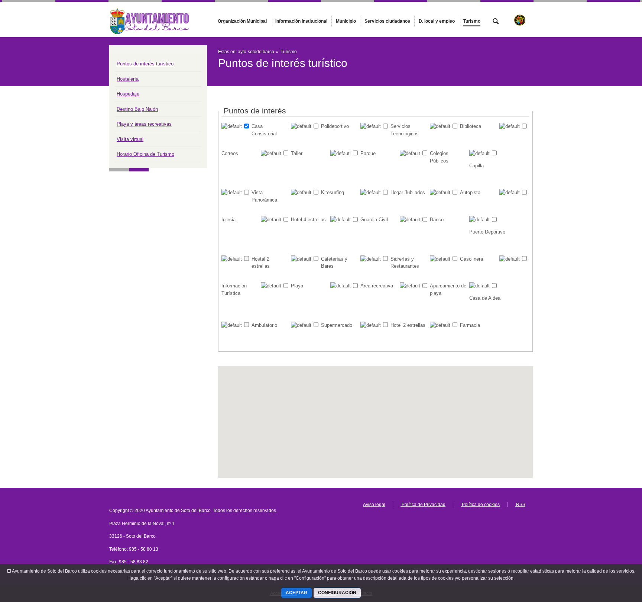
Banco (437, 219)
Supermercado (336, 325)
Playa (297, 286)
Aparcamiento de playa (448, 289)
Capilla (476, 165)
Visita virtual (130, 139)
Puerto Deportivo (487, 232)
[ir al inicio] (612, 557)
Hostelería (128, 79)
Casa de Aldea (484, 298)
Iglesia (228, 219)
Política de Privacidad (423, 504)
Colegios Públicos (439, 157)
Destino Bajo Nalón (137, 109)
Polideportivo (335, 126)
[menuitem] (242, 21)
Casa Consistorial (264, 129)
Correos (229, 153)
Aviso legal (374, 504)
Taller (296, 153)
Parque (368, 153)
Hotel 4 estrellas (308, 219)
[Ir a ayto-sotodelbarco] (150, 19)
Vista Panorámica (264, 196)
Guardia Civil (374, 219)
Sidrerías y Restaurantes (404, 262)
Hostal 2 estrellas (261, 262)
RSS (520, 504)
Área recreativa (376, 286)
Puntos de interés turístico (145, 64)
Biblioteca (470, 126)
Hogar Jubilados (407, 192)
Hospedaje (128, 94)
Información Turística (234, 289)
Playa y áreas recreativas (144, 124)
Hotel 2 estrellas (407, 325)
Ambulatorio (264, 325)
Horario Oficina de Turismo (145, 154)
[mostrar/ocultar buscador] (495, 22)
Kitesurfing (332, 192)
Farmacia (470, 325)
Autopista (470, 192)
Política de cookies (480, 504)
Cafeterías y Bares (334, 262)
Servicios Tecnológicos (404, 129)
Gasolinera (471, 259)
